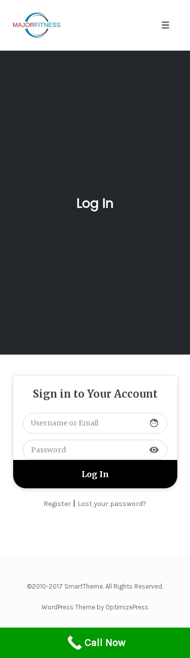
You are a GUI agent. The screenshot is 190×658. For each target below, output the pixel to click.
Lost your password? (112, 503)
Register (57, 503)
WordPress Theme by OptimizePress (95, 607)
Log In (95, 203)
